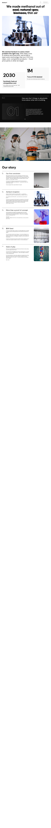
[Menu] (40, 2)
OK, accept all (4, 825)
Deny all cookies (9, 825)
